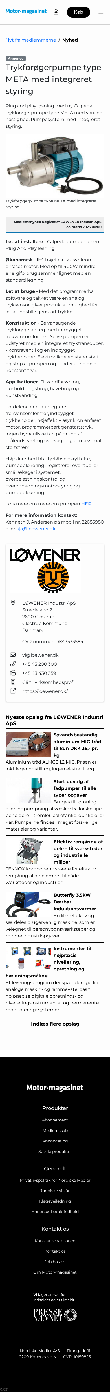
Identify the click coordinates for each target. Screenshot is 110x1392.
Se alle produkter (55, 1151)
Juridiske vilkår (55, 1190)
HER (86, 504)
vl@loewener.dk (40, 655)
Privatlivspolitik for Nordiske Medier (55, 1180)
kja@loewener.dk (36, 528)
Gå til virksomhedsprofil (49, 682)
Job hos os (55, 1261)
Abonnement (55, 1120)
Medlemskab (55, 1130)
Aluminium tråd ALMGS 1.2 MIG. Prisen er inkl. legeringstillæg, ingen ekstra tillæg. (53, 751)
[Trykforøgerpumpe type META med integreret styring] (55, 166)
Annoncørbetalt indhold (55, 1211)
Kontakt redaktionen (55, 1240)
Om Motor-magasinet (55, 1272)
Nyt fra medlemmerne (31, 40)
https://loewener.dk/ (45, 691)
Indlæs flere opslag (55, 1024)
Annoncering (55, 1141)
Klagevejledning (55, 1201)
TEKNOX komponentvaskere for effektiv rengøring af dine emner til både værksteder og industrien (54, 862)
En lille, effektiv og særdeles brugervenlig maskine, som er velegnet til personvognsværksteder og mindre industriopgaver (51, 915)
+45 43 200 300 (39, 664)
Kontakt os (55, 1251)
